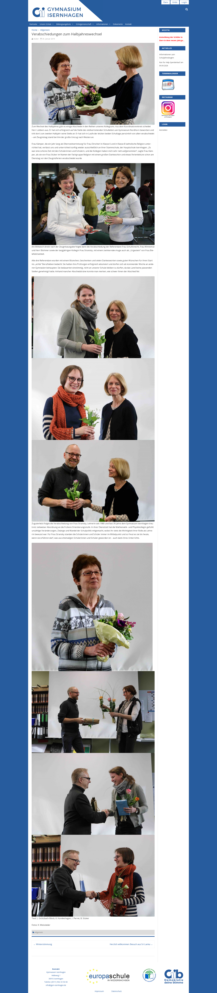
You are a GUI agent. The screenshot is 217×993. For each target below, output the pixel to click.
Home (34, 30)
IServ (165, 2)
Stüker (36, 39)
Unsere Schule (45, 24)
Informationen (102, 24)
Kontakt (128, 24)
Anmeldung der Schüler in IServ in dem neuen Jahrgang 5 (172, 39)
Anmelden (163, 130)
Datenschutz (116, 991)
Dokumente (118, 24)
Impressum (99, 991)
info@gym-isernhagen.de (56, 985)
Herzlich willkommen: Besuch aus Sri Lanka (131, 944)
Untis (174, 2)
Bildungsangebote (63, 24)
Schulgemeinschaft (83, 24)
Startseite (33, 24)
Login (184, 2)
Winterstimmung (43, 944)
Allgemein (45, 30)
